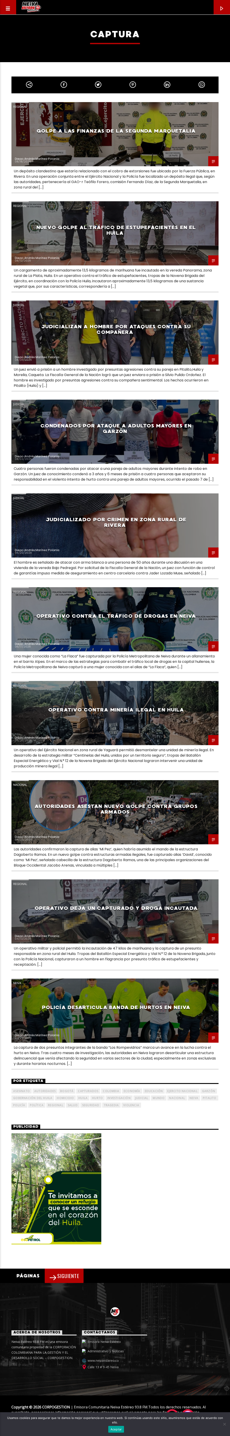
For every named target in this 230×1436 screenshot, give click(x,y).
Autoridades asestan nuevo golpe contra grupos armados (116, 809)
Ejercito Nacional (182, 1091)
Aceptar (116, 1429)
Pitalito (210, 1098)
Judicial (18, 305)
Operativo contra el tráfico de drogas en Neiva (116, 616)
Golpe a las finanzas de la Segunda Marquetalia (116, 131)
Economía (132, 1091)
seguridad (91, 1105)
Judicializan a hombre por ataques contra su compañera (116, 329)
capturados (88, 1091)
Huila (83, 1098)
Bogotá (66, 1091)
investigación (119, 1098)
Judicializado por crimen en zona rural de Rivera (116, 522)
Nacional (20, 785)
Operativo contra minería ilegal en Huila (116, 710)
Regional (20, 107)
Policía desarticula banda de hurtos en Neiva (116, 1007)
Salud (73, 1105)
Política (37, 1105)
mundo (159, 1098)
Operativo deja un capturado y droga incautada (116, 908)
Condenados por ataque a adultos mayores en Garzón (116, 428)
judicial (141, 1098)
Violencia (131, 1105)
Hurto (97, 1098)
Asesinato (21, 1091)
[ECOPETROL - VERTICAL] (115, 1188)
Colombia (111, 1091)
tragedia (111, 1105)
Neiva (17, 983)
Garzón (208, 1091)
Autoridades (45, 1091)
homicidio (65, 1098)
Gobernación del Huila (32, 1098)
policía (19, 1105)
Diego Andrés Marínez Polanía (37, 159)
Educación (154, 1091)
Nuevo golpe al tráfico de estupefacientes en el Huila (116, 230)
